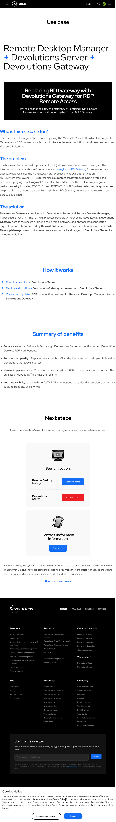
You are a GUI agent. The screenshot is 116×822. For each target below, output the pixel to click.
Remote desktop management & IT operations (24, 643)
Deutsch (89, 609)
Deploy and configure (19, 288)
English (64, 609)
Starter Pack (14, 638)
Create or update (18, 294)
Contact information (85, 686)
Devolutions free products (54, 658)
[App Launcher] (109, 4)
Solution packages (17, 634)
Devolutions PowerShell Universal (57, 641)
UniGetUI (47, 653)
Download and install (18, 282)
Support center (50, 686)
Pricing (12, 690)
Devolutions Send (84, 634)
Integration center (17, 667)
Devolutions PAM (50, 649)
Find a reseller (15, 698)
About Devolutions (84, 690)
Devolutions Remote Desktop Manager (55, 635)
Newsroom (81, 722)
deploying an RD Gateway (70, 169)
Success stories (50, 714)
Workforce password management (23, 649)
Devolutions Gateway (85, 642)
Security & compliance (86, 718)
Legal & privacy (83, 710)
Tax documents (83, 706)
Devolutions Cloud (84, 663)
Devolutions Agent (84, 638)
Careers (80, 698)
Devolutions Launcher (86, 646)
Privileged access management (22, 653)
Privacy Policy (72, 766)
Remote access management (21, 656)
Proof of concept (16, 671)
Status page (48, 722)
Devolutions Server (85, 667)
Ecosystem (81, 694)
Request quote (16, 694)
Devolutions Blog (50, 702)
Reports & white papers (53, 718)
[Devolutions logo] (21, 609)
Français (76, 609)
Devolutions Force (51, 706)
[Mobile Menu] (7, 4)
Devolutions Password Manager (56, 645)
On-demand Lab (50, 710)
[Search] (98, 4)
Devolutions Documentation (55, 690)
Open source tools (84, 650)
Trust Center (82, 714)
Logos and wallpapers (85, 725)
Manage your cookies (46, 816)
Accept (73, 816)
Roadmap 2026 (50, 662)
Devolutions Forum (51, 694)
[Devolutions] (18, 4)
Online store (14, 686)
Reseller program (84, 702)
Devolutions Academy (52, 698)
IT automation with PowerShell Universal (22, 662)
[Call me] (104, 4)
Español (102, 609)
